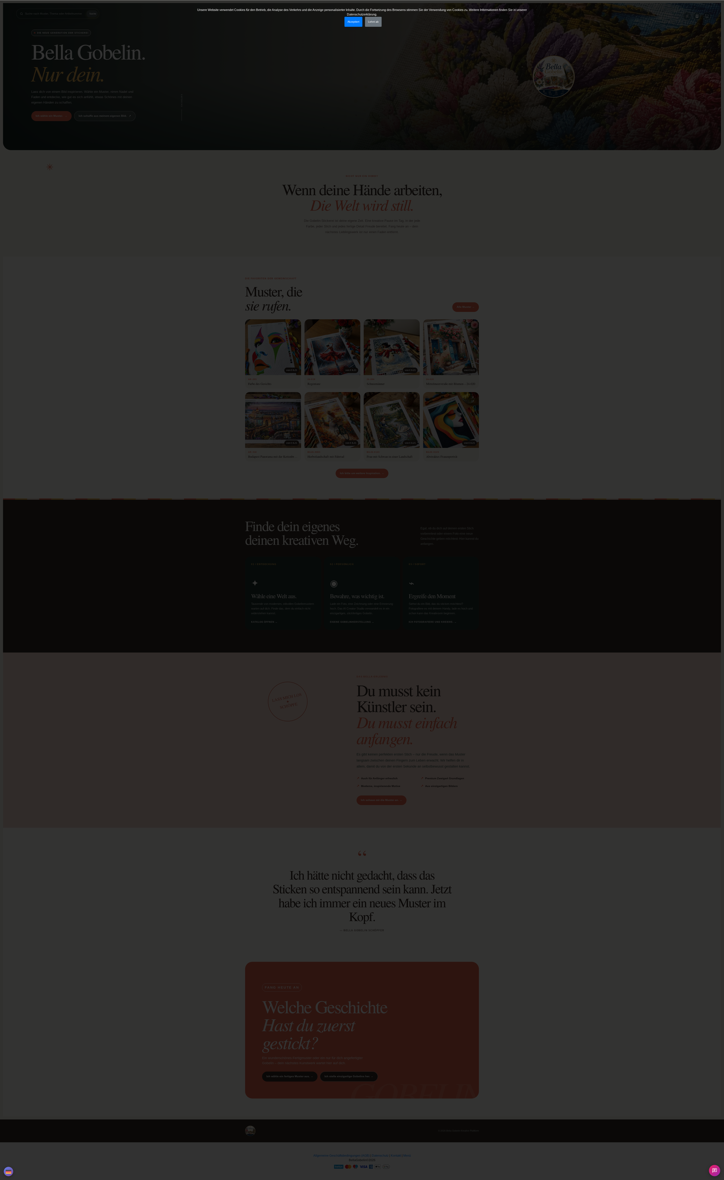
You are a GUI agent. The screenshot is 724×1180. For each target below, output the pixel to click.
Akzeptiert (353, 21)
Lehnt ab (373, 21)
